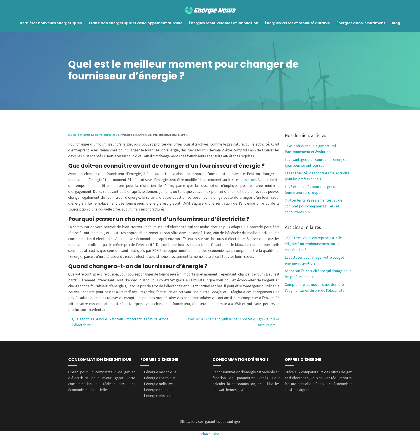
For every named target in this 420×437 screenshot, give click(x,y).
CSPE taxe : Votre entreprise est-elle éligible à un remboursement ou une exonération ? (313, 243)
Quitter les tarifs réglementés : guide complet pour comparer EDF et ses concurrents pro (313, 206)
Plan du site (210, 434)
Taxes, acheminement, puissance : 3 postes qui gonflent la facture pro (231, 322)
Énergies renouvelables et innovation (223, 23)
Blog (396, 23)
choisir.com (247, 179)
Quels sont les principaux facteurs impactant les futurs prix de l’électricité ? (120, 322)
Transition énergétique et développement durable (135, 23)
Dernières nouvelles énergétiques (51, 23)
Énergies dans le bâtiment (360, 23)
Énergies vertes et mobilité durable (297, 23)
